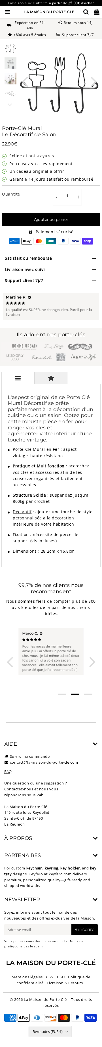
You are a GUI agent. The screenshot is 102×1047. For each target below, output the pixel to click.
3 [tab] (88, 694)
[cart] (97, 12)
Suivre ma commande (30, 756)
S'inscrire (85, 929)
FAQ (8, 771)
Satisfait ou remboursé (28, 258)
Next (94, 81)
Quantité (11, 194)
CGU (61, 976)
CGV (50, 976)
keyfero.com (60, 873)
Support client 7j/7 (24, 280)
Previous (24, 81)
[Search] (86, 12)
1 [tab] (62, 694)
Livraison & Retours (65, 982)
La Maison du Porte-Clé (45, 999)
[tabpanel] (10, 48)
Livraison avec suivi (25, 269)
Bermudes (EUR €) (48, 1031)
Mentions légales (27, 976)
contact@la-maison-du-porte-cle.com (44, 762)
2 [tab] (75, 694)
